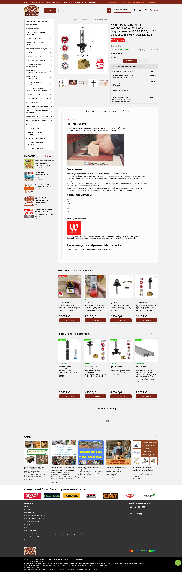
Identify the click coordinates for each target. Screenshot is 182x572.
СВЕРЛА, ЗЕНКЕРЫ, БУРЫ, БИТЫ (37, 106)
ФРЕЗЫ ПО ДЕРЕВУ (73, 20)
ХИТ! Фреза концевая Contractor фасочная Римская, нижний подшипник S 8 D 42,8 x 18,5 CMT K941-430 (69, 307)
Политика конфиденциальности (34, 515)
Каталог (34, 2)
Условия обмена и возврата (33, 521)
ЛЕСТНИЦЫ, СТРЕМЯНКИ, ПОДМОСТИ (35, 143)
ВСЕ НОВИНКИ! (31, 25)
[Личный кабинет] (134, 10)
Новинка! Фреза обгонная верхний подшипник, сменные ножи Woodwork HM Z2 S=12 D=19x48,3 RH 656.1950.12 (69, 372)
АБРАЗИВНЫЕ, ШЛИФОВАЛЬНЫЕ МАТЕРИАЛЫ (37, 112)
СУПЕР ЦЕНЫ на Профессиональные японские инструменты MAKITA (43, 174)
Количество (114, 57)
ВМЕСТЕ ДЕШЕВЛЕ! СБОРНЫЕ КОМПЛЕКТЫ (36, 34)
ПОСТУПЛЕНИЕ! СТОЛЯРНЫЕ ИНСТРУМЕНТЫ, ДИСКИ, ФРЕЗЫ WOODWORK (43, 199)
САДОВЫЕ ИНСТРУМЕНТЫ (35, 148)
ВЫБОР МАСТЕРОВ (32, 29)
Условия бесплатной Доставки (34, 537)
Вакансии (27, 524)
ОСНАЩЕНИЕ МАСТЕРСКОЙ (35, 60)
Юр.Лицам (92, 2)
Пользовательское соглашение (34, 518)
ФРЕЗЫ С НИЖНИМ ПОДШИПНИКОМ (95, 20)
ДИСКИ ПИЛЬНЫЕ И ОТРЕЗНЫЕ (37, 99)
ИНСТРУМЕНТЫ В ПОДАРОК (36, 138)
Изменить (140, 66)
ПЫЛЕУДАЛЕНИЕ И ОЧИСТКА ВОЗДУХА (36, 133)
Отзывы (77, 2)
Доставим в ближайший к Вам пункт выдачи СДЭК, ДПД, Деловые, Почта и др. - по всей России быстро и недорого (62, 534)
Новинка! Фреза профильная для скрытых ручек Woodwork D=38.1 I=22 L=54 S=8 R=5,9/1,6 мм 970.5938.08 (120, 371)
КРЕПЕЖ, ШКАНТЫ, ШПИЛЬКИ (36, 120)
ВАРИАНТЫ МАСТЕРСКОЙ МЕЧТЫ (35, 44)
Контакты (64, 2)
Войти (100, 2)
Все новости (49, 156)
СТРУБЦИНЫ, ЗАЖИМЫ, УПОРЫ (37, 95)
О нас (71, 2)
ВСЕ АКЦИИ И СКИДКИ (34, 39)
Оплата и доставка (52, 2)
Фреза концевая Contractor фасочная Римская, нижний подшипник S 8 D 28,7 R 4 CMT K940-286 (120, 307)
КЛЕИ (28, 124)
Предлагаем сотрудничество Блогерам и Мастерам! (116, 468)
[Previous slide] (60, 49)
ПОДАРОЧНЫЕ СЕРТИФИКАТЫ (36, 21)
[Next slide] (105, 49)
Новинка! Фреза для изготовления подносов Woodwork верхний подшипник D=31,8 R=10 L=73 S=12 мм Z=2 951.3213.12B (95, 372)
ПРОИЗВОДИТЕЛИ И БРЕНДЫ (36, 49)
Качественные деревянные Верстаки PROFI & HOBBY (34, 468)
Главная (27, 2)
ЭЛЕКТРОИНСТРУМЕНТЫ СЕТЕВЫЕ (34, 84)
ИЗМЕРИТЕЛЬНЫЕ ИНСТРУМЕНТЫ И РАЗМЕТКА (36, 72)
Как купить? (28, 509)
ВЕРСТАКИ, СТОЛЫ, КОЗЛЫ (35, 57)
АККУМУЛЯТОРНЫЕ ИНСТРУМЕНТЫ (33, 78)
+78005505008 (135, 514)
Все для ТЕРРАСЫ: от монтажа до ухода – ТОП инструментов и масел (90, 468)
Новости (42, 2)
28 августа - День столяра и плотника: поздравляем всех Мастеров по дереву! (44, 162)
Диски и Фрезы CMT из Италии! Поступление (43, 185)
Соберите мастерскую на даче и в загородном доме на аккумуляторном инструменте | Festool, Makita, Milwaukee (63, 469)
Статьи (84, 2)
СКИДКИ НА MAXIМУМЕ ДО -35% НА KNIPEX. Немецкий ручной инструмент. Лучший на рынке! (44, 212)
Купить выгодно (29, 512)
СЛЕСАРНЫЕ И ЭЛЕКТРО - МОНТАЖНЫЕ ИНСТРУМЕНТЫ (36, 90)
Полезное (27, 527)
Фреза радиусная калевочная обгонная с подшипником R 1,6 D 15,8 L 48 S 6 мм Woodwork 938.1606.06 (95, 307)
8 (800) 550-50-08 (121, 9)
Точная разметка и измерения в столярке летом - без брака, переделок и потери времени (144, 468)
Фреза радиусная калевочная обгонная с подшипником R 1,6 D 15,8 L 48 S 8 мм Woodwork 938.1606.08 (146, 307)
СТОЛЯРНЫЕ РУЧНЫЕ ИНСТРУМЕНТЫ (33, 66)
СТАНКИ (29, 53)
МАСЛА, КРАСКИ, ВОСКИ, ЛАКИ (37, 116)
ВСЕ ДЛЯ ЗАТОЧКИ (32, 128)
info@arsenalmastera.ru (122, 12)
